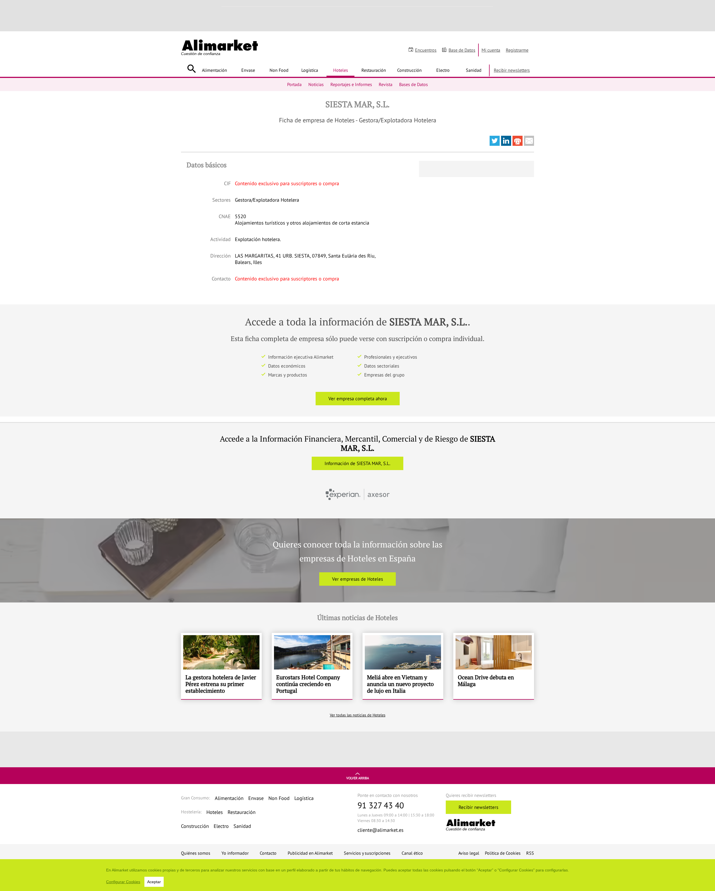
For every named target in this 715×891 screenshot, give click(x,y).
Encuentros (426, 50)
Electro (443, 70)
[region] (357, 875)
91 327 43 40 (381, 805)
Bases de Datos (413, 84)
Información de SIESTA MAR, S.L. (357, 463)
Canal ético (412, 853)
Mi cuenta (491, 50)
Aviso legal (468, 853)
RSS (530, 853)
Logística (309, 70)
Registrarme (517, 50)
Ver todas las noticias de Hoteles (357, 715)
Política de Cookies (503, 853)
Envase (248, 70)
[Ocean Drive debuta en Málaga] (493, 666)
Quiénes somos (195, 853)
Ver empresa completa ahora (357, 399)
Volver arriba (357, 778)
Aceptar (154, 882)
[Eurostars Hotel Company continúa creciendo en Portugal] (312, 666)
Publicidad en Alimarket (310, 853)
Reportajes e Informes (351, 84)
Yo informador (235, 853)
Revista (385, 84)
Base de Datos (462, 50)
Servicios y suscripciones (367, 853)
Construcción (409, 70)
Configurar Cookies (123, 882)
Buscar (191, 69)
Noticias (316, 84)
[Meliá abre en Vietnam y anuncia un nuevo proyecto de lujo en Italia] (403, 666)
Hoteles (340, 70)
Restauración (373, 70)
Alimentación (214, 70)
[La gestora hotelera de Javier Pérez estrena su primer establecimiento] (221, 666)
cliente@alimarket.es (381, 830)
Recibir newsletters (512, 70)
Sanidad (474, 70)
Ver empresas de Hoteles (357, 579)
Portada (294, 84)
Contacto (268, 853)
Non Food (279, 70)
